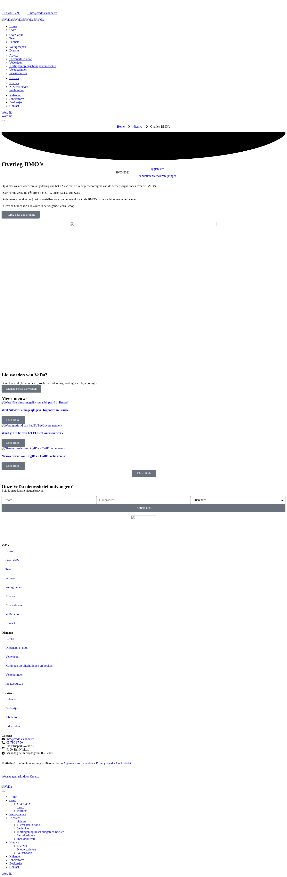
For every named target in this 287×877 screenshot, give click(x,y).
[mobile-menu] (3, 791)
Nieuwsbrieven (14, 605)
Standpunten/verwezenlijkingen (157, 176)
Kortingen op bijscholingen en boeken (29, 665)
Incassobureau (14, 683)
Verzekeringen (14, 674)
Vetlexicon (12, 656)
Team (8, 569)
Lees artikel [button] (13, 419)
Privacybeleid (104, 763)
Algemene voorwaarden (78, 763)
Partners (10, 578)
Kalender (11, 699)
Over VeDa (12, 560)
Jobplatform (12, 717)
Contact (10, 623)
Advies (9, 638)
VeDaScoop (12, 614)
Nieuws (10, 596)
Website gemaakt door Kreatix (20, 776)
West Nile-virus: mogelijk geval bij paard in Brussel (35, 410)
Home (9, 551)
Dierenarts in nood (16, 647)
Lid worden (12, 726)
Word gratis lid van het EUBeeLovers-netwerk (32, 433)
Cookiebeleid (124, 763)
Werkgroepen (13, 587)
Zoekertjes (11, 708)
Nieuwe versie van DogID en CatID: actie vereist (34, 456)
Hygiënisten (157, 169)
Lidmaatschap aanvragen (21, 388)
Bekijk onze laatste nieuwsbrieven (23, 490)
